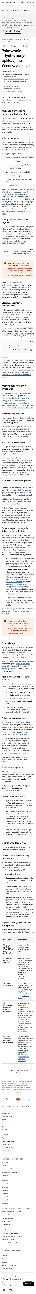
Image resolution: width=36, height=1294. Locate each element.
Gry (3, 1138)
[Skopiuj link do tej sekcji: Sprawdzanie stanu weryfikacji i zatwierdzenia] (16, 858)
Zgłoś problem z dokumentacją (12, 1236)
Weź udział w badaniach (9, 1243)
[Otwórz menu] (3, 2)
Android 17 (5, 1184)
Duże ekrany (6, 1162)
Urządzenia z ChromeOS (10, 1169)
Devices (16, 10)
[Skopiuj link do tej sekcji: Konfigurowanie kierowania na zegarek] (11, 222)
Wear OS (26, 10)
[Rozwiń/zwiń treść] (14, 72)
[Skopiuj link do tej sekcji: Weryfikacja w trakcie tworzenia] (15, 389)
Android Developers (7, 39)
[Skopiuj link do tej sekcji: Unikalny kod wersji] (21, 138)
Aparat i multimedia (8, 1147)
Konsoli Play (21, 652)
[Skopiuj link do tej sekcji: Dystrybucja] (18, 643)
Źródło (4, 1120)
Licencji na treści (26, 1083)
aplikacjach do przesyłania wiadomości (23, 1059)
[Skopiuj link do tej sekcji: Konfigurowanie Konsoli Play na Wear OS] (12, 680)
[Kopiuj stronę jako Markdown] (26, 65)
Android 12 (5, 1200)
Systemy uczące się (8, 1141)
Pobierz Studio (6, 1221)
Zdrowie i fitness (7, 1144)
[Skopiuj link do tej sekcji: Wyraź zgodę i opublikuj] (25, 768)
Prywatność (5, 1151)
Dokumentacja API (7, 1218)
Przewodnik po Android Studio (11, 1212)
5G (3, 1154)
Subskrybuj (29, 1284)
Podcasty (4, 1129)
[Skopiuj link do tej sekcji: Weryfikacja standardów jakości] (4, 483)
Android (4, 1110)
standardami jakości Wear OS (22, 408)
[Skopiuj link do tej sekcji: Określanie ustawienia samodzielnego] (18, 306)
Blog (3, 1126)
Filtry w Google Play (24, 297)
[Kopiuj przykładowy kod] (33, 249)
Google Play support (8, 1239)
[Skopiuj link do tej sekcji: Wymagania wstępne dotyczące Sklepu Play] (29, 114)
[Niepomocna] (26, 45)
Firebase (4, 1262)
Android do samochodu (9, 1172)
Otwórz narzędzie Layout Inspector (23, 1021)
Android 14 (5, 1193)
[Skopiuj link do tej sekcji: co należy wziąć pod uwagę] (26, 796)
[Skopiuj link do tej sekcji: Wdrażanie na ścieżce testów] (30, 718)
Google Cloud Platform (9, 1265)
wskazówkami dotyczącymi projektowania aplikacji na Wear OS (16, 403)
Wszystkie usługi (7, 1268)
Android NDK (6, 1224)
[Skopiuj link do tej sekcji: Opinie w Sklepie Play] (28, 843)
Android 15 (5, 1190)
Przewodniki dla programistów (11, 1215)
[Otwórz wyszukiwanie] (18, 2)
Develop (6, 10)
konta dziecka (11, 594)
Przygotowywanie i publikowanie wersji (15, 657)
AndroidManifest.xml (21, 254)
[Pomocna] (23, 45)
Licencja (13, 1276)
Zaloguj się (30, 2)
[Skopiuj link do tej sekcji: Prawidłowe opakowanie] (26, 414)
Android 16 (5, 1187)
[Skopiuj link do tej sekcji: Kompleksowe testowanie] (28, 442)
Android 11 (5, 1203)
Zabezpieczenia (7, 1116)
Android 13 (5, 1197)
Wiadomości (6, 1123)
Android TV (5, 1175)
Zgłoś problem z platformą (10, 1233)
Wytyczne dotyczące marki (12, 1279)
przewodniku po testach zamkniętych (15, 734)
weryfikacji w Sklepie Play (10, 504)
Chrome (4, 1259)
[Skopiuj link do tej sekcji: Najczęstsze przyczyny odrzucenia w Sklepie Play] (16, 925)
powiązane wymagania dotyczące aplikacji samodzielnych (17, 586)
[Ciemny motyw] (31, 249)
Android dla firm (7, 1113)
